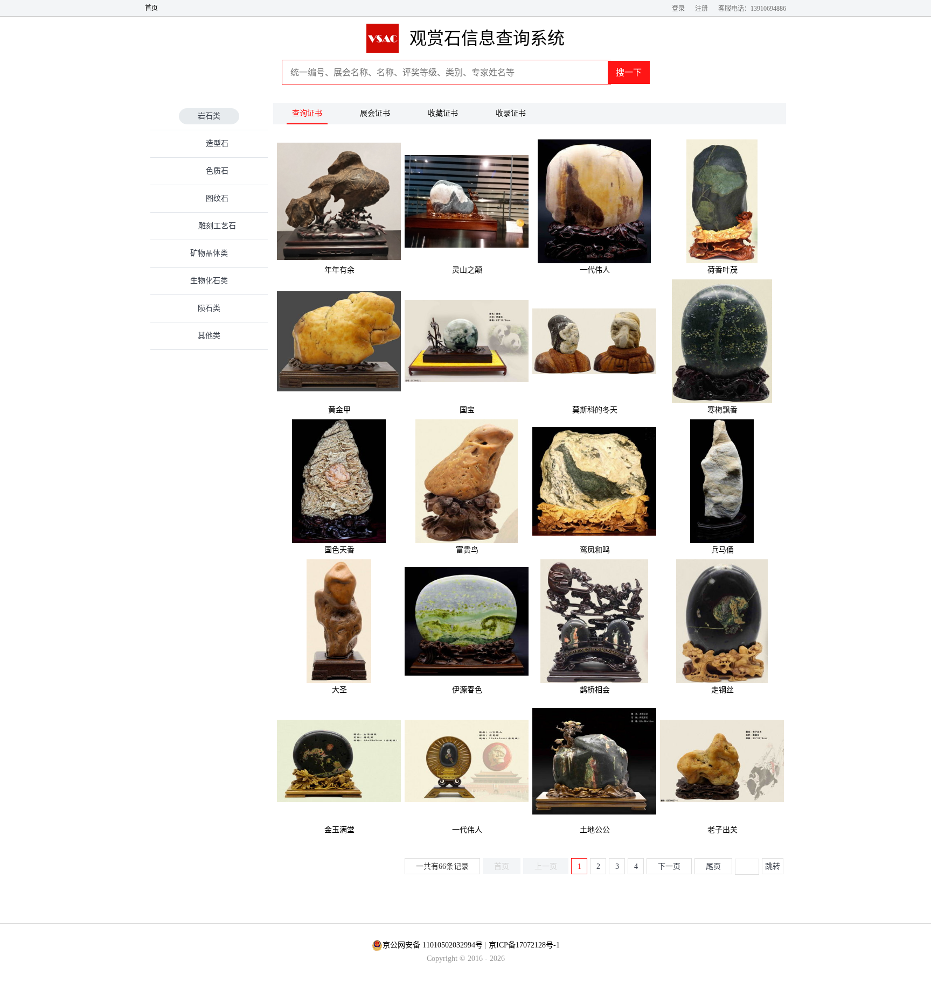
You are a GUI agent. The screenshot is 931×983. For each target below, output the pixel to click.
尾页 (713, 866)
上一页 (545, 866)
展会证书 (375, 113)
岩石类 (209, 116)
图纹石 (217, 198)
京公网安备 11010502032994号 (433, 945)
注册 (701, 8)
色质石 (217, 171)
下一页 (669, 866)
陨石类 (209, 308)
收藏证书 (443, 113)
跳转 (772, 866)
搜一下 (629, 72)
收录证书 (511, 113)
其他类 (209, 336)
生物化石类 (209, 281)
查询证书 (307, 113)
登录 (678, 8)
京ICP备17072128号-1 (524, 945)
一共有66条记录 (442, 866)
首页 (151, 8)
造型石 (217, 143)
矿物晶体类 (209, 253)
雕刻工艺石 (217, 226)
